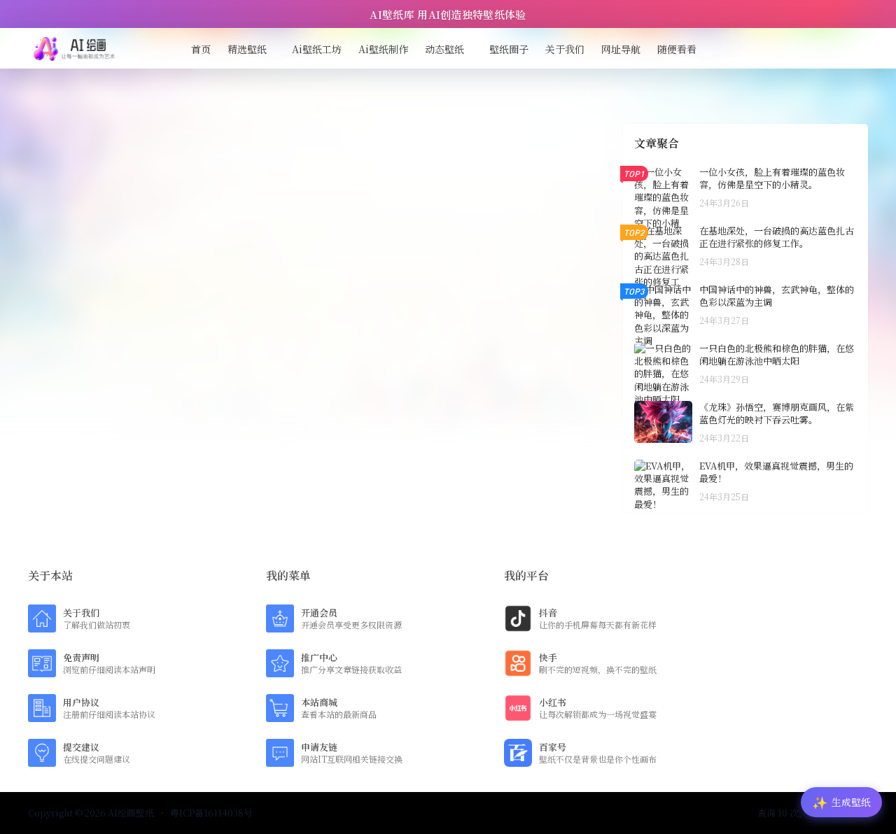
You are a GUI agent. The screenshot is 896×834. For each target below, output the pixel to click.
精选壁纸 (247, 49)
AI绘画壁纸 (130, 812)
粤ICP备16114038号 (211, 813)
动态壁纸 (444, 49)
